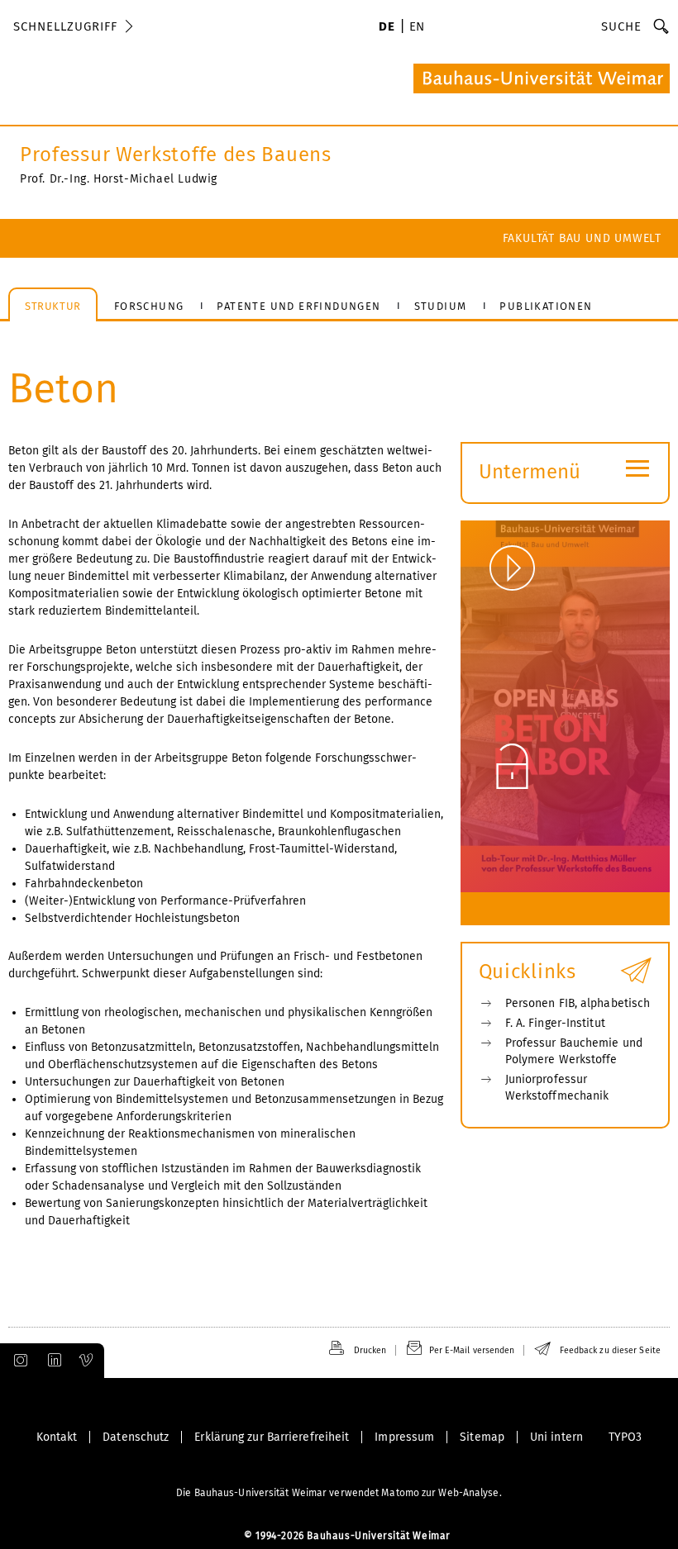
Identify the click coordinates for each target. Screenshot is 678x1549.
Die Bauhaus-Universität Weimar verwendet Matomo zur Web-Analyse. (338, 1493)
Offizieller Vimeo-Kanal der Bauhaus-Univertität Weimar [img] (86, 1360)
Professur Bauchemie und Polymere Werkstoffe (573, 1051)
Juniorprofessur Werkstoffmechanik (557, 1087)
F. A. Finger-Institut (555, 1023)
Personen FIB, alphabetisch (578, 1003)
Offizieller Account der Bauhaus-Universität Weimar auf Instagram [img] (17, 1360)
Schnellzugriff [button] (65, 26)
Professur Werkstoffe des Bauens (176, 154)
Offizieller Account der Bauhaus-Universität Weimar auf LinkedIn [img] (52, 1360)
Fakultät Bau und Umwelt (582, 238)
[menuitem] (387, 28)
